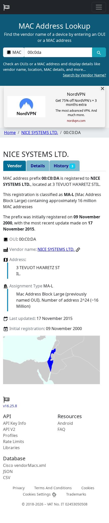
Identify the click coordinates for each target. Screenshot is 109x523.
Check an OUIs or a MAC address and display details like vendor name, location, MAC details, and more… (54, 69)
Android (65, 423)
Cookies (87, 487)
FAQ (61, 429)
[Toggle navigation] (99, 7)
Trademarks (76, 494)
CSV (6, 477)
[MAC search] (99, 52)
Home (10, 132)
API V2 (9, 429)
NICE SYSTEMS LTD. (39, 132)
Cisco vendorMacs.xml (24, 465)
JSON (8, 471)
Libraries (11, 447)
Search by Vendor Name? (84, 75)
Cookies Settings (37, 494)
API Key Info (14, 423)
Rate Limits (13, 441)
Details (38, 166)
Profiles (10, 435)
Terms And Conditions (53, 487)
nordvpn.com (76, 121)
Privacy (19, 487)
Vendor (14, 166)
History (63, 166)
